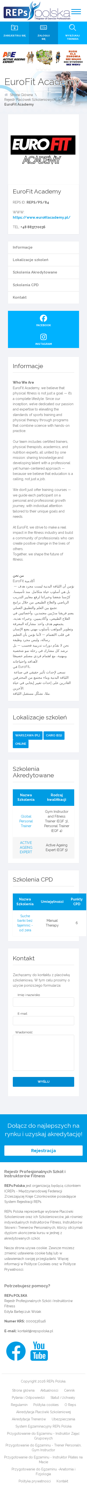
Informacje (23, 247)
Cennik (69, 1390)
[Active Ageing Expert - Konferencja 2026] (43, 57)
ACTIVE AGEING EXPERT (26, 847)
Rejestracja (43, 1150)
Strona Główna (21, 95)
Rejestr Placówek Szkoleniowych (30, 100)
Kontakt (20, 297)
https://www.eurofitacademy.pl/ (42, 217)
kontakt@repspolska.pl (35, 1331)
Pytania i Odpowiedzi (28, 1398)
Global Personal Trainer (26, 821)
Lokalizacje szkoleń (30, 260)
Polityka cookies (46, 1405)
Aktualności (49, 1390)
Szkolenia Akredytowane (35, 272)
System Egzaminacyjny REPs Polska (43, 1426)
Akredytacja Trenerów (29, 1419)
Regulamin (19, 1405)
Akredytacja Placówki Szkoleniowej (43, 1412)
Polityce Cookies (37, 1264)
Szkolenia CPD (26, 285)
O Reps (70, 1405)
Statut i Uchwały (63, 1398)
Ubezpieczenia (63, 1419)
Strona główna (23, 1390)
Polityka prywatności (35, 1481)
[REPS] (37, 10)
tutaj (49, 1253)
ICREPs (9, 1191)
